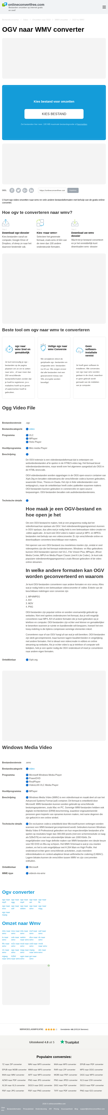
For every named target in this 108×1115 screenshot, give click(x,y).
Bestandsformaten (14, 1109)
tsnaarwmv (5, 938)
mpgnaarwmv (24, 951)
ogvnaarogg (15, 900)
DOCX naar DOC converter (40, 1085)
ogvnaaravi (33, 900)
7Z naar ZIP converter (12, 1064)
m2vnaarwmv (15, 944)
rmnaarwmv (5, 951)
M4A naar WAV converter (13, 1075)
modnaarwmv (24, 944)
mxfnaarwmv (33, 932)
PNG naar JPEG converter (65, 1080)
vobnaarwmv (15, 938)
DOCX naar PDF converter (92, 1085)
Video (25, 20)
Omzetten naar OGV (41, 20)
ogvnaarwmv (33, 907)
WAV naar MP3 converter (39, 1064)
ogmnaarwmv (24, 957)
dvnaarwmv (41, 938)
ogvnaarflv (42, 900)
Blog (76, 1109)
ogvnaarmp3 (6, 900)
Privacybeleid (28, 1109)
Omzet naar (21, 923)
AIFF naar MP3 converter (39, 1075)
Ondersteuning (41, 1109)
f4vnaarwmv (5, 944)
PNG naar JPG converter (39, 1080)
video (32, 429)
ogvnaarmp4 (24, 900)
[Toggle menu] (104, 7)
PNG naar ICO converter (91, 1091)
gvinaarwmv (33, 957)
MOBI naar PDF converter (65, 1075)
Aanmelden (82, 124)
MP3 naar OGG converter (91, 1069)
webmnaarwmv (24, 938)
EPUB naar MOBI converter (14, 1069)
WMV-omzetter (61, 20)
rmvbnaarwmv (42, 944)
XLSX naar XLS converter (13, 1085)
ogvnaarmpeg (6, 913)
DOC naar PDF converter (65, 1085)
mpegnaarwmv (33, 951)
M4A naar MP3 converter (65, 1064)
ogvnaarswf (15, 907)
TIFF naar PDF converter (65, 1091)
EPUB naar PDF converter (91, 1064)
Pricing (56, 1109)
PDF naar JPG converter (13, 1091)
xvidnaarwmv (33, 944)
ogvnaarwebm (24, 907)
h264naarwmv (15, 957)
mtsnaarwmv (24, 932)
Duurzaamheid (67, 1109)
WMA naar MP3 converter (39, 1069)
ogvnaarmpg (42, 907)
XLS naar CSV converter (91, 1080)
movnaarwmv (15, 932)
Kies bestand (54, 114)
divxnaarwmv (33, 938)
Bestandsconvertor (10, 20)
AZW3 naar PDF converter (14, 1080)
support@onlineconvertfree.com (92, 1109)
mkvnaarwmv (6, 932)
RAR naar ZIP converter (64, 1069)
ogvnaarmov (6, 907)
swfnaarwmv (42, 932)
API (50, 1109)
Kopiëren (72, 190)
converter (18, 892)
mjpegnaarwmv (6, 957)
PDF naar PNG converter (39, 1091)
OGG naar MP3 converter (91, 1075)
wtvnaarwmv (42, 951)
